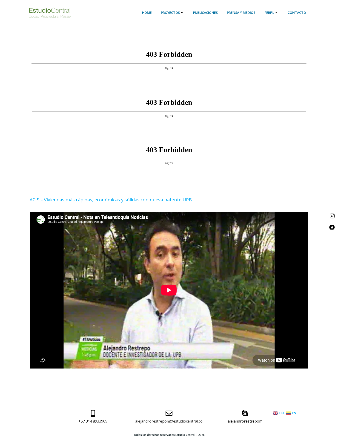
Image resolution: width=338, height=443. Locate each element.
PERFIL (269, 12)
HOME (147, 12)
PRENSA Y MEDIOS (241, 12)
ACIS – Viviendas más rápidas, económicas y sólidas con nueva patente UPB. (111, 200)
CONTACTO (297, 12)
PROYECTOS (170, 12)
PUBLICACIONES (205, 12)
